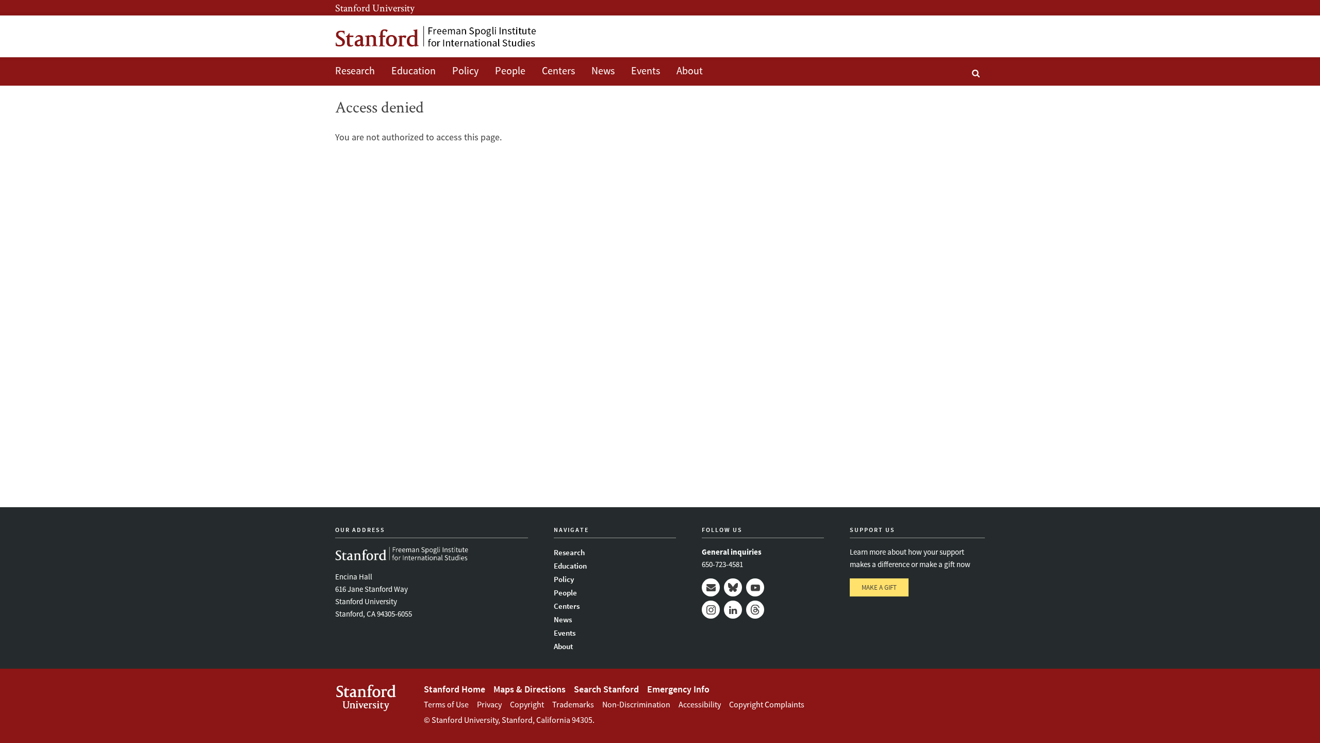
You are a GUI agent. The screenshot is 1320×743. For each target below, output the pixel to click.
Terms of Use (446, 704)
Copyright (527, 704)
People (510, 70)
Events (645, 70)
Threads (755, 610)
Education (413, 70)
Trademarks (573, 704)
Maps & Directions (529, 689)
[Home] (435, 36)
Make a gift (879, 587)
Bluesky (733, 587)
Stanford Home (454, 689)
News (603, 70)
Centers (558, 70)
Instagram (711, 610)
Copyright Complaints (766, 704)
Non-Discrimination (636, 704)
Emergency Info (678, 689)
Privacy (489, 704)
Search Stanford (606, 689)
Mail (711, 587)
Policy (465, 70)
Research (355, 70)
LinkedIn (733, 610)
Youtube (755, 587)
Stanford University (375, 7)
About (689, 70)
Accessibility (700, 704)
